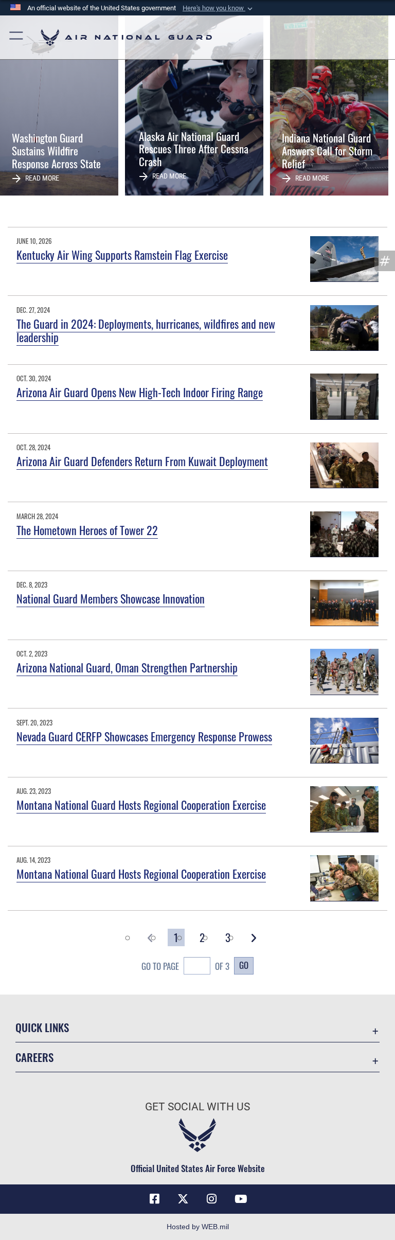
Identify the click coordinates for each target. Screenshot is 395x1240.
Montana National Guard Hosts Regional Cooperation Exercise (141, 804)
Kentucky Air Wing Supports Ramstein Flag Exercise (122, 254)
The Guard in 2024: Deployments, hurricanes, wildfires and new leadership (145, 330)
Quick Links (42, 1027)
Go (243, 964)
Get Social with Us (197, 1107)
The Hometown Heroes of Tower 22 (87, 530)
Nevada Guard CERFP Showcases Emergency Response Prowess (144, 736)
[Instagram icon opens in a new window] (212, 1199)
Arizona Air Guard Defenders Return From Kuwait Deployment (142, 461)
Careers (34, 1057)
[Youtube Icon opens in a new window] (240, 1199)
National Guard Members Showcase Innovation (110, 598)
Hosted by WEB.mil (198, 1227)
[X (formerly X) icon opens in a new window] (183, 1199)
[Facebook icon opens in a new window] (154, 1199)
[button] (219, 8)
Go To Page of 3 (185, 966)
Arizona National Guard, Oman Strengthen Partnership (127, 667)
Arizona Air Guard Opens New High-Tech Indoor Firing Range (139, 392)
